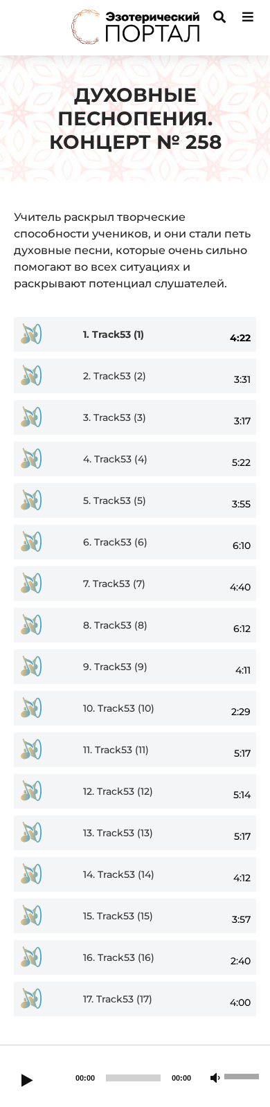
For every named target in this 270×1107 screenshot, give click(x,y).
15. (118, 916)
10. (118, 708)
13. (118, 833)
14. (118, 875)
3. (114, 418)
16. (118, 958)
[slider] (243, 1075)
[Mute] (215, 1079)
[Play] (27, 1081)
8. (115, 625)
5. (114, 501)
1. (113, 335)
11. (116, 750)
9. (115, 667)
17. (117, 999)
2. (114, 376)
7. (114, 584)
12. (118, 792)
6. (115, 542)
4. (115, 459)
